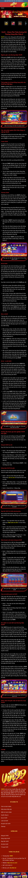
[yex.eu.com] (13, 4)
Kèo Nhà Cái (13, 868)
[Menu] (2, 4)
